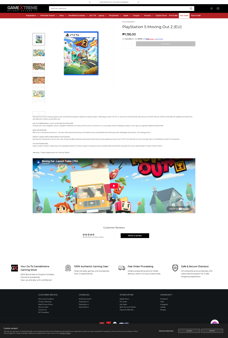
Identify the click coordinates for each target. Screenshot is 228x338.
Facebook (164, 299)
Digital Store (124, 299)
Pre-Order (123, 302)
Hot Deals (123, 304)
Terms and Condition (46, 299)
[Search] (191, 8)
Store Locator (43, 307)
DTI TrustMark (43, 312)
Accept (189, 331)
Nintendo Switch (85, 299)
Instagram (164, 304)
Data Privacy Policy (45, 304)
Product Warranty (45, 302)
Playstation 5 (84, 302)
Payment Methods (126, 310)
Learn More (159, 39)
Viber (162, 302)
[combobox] (121, 8)
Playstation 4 (84, 304)
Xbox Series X (84, 307)
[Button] (90, 2)
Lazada (162, 307)
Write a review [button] (135, 235)
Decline (212, 331)
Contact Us (42, 310)
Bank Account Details (128, 307)
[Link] (22, 8)
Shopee (163, 310)
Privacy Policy (65, 333)
